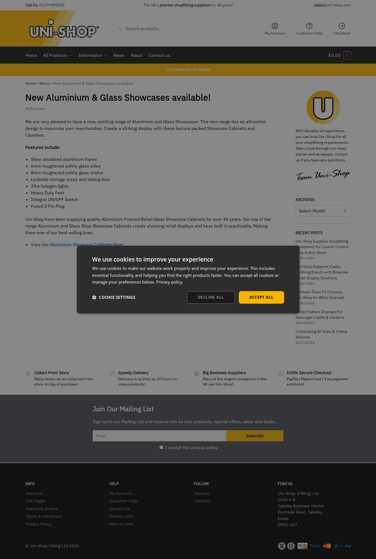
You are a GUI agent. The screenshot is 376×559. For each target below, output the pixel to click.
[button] (113, 297)
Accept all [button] (261, 297)
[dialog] (188, 279)
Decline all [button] (211, 297)
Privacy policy (169, 282)
